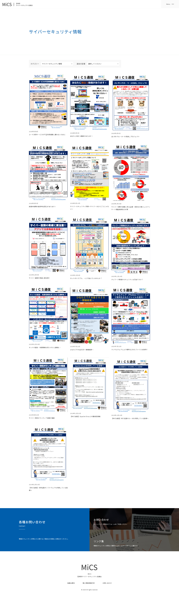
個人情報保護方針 (89, 583)
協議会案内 (71, 583)
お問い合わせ (107, 583)
